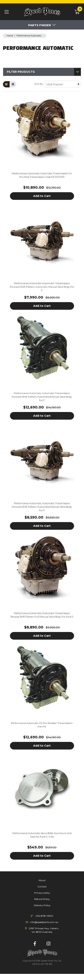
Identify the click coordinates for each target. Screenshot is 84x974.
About (42, 880)
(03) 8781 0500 (44, 915)
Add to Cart (42, 196)
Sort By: (38, 83)
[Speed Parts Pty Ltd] (42, 12)
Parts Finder (39, 25)
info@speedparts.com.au (44, 922)
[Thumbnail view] (6, 84)
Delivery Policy (42, 905)
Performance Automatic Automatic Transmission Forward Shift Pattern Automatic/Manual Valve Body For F (42, 397)
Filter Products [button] (21, 72)
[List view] (13, 84)
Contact (42, 886)
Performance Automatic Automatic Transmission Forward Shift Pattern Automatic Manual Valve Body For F (42, 287)
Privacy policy (42, 892)
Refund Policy (42, 899)
